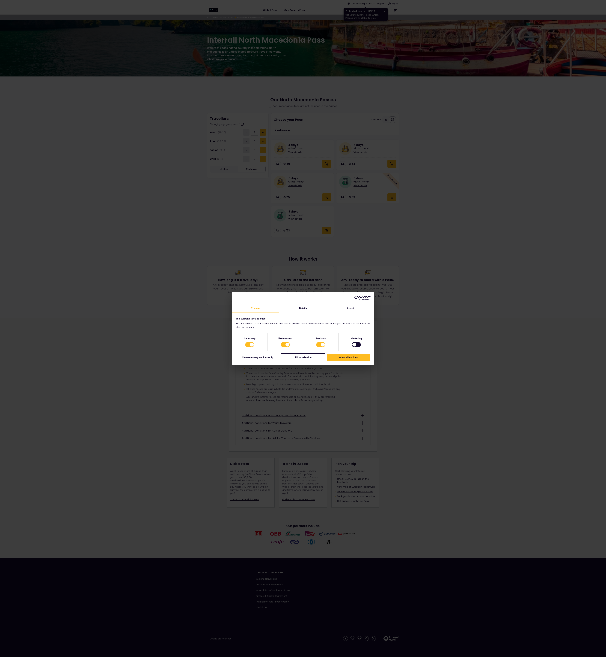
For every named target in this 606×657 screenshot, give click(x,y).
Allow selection (303, 357)
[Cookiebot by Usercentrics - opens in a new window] (357, 297)
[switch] (285, 344)
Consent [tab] (255, 308)
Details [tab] (303, 308)
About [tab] (350, 308)
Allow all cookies (348, 357)
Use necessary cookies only (257, 357)
